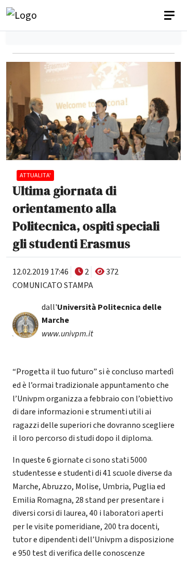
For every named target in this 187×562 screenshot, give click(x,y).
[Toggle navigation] (170, 15)
